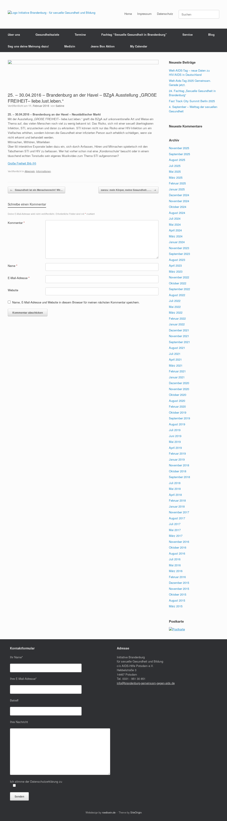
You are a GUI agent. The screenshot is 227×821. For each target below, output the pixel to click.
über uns (14, 34)
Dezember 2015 (179, 583)
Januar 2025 (177, 189)
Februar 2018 (177, 500)
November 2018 (179, 465)
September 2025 (179, 154)
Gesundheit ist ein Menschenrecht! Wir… (36, 190)
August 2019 (177, 424)
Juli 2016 (174, 559)
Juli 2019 (174, 430)
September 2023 (179, 254)
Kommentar (16, 223)
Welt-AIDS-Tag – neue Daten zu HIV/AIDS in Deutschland (189, 72)
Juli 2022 (174, 301)
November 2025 (179, 148)
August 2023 (177, 260)
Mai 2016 (175, 565)
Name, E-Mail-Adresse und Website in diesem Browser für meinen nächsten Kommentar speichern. (76, 302)
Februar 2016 (177, 577)
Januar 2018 (177, 506)
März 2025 (175, 177)
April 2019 (175, 448)
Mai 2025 (175, 171)
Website (13, 290)
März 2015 (175, 606)
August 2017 (177, 518)
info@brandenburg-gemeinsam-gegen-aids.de (146, 683)
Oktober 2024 (177, 207)
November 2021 (179, 336)
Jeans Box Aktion (103, 46)
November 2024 (179, 201)
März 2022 (175, 312)
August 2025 (177, 160)
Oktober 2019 (177, 412)
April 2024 (175, 230)
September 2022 (179, 289)
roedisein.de (108, 812)
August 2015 (177, 600)
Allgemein (30, 171)
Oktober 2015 (177, 594)
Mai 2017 (175, 530)
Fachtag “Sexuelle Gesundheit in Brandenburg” (134, 34)
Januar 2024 (177, 242)
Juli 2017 (174, 524)
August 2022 (177, 295)
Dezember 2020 (179, 383)
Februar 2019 (177, 453)
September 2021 (179, 342)
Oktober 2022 (177, 283)
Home (128, 14)
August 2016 (177, 553)
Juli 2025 (174, 166)
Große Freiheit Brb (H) (22, 163)
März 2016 (175, 571)
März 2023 (175, 271)
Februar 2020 (177, 406)
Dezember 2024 (179, 195)
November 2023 (179, 248)
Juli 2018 (174, 483)
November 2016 (179, 542)
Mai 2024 (175, 224)
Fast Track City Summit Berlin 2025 (192, 101)
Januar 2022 (177, 324)
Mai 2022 (175, 307)
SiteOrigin (136, 812)
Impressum (144, 14)
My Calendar (138, 46)
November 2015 (179, 588)
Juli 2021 (174, 354)
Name (12, 266)
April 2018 (175, 495)
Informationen (43, 171)
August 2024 (177, 213)
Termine (80, 34)
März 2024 (175, 236)
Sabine (60, 106)
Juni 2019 (175, 436)
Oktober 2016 (177, 547)
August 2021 (177, 348)
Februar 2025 (177, 183)
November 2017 (179, 512)
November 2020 (179, 389)
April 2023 (175, 265)
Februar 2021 (177, 371)
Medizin (69, 46)
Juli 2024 (174, 218)
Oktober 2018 (177, 471)
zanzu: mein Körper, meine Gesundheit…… (128, 190)
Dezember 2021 (179, 330)
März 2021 (175, 365)
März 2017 (175, 536)
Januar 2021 (177, 377)
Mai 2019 (175, 442)
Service (187, 34)
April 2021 (175, 359)
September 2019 (179, 418)
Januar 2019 (177, 459)
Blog (211, 34)
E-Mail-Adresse (18, 278)
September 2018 (179, 477)
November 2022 (179, 277)
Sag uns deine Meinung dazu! (28, 46)
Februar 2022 (177, 318)
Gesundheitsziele (47, 34)
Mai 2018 (175, 489)
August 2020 (177, 401)
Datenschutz (165, 14)
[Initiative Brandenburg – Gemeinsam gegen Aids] (51, 12)
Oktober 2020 (177, 395)
